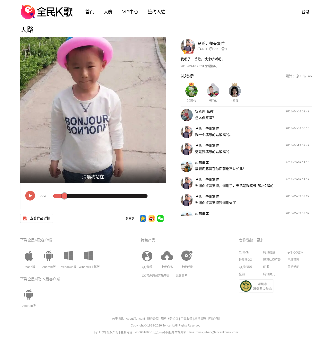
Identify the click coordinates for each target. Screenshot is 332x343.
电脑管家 (293, 259)
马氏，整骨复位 (211, 44)
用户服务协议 (169, 318)
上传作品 (167, 267)
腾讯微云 (269, 274)
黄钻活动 (293, 267)
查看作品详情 (39, 218)
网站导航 (214, 318)
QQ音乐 (147, 267)
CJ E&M (244, 252)
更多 (260, 240)
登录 (305, 12)
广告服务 (186, 318)
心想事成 (202, 162)
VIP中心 (130, 11)
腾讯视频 (269, 252)
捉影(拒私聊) (205, 111)
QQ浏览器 (245, 267)
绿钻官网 (181, 275)
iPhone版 (29, 267)
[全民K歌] (46, 9)
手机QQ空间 (296, 252)
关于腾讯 (118, 318)
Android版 (49, 267)
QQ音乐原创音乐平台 (156, 275)
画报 (266, 267)
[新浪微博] (152, 218)
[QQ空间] (143, 218)
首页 (89, 11)
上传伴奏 (187, 267)
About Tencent (135, 318)
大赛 (108, 11)
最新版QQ (245, 259)
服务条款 (153, 318)
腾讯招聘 (200, 318)
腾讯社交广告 (272, 259)
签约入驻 (156, 11)
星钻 (242, 274)
